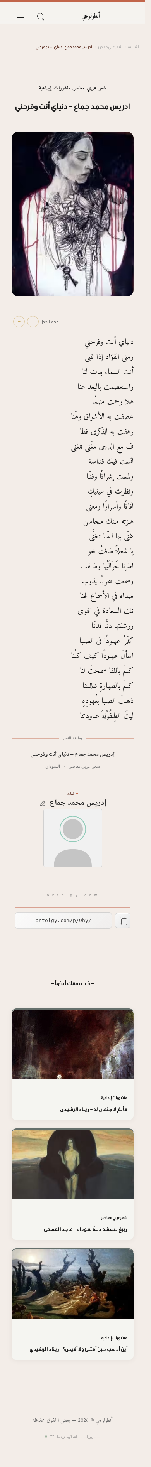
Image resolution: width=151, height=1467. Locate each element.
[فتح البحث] (40, 16)
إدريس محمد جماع (78, 803)
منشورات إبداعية (54, 88)
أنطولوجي (90, 16)
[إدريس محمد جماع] (72, 838)
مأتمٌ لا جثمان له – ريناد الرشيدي (93, 1109)
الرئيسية (133, 47)
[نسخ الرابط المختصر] (122, 920)
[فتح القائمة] (20, 16)
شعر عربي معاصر (110, 47)
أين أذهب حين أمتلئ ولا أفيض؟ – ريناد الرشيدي (78, 1349)
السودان (52, 766)
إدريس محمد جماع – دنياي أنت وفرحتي (72, 755)
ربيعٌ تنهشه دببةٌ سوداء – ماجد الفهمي (85, 1229)
